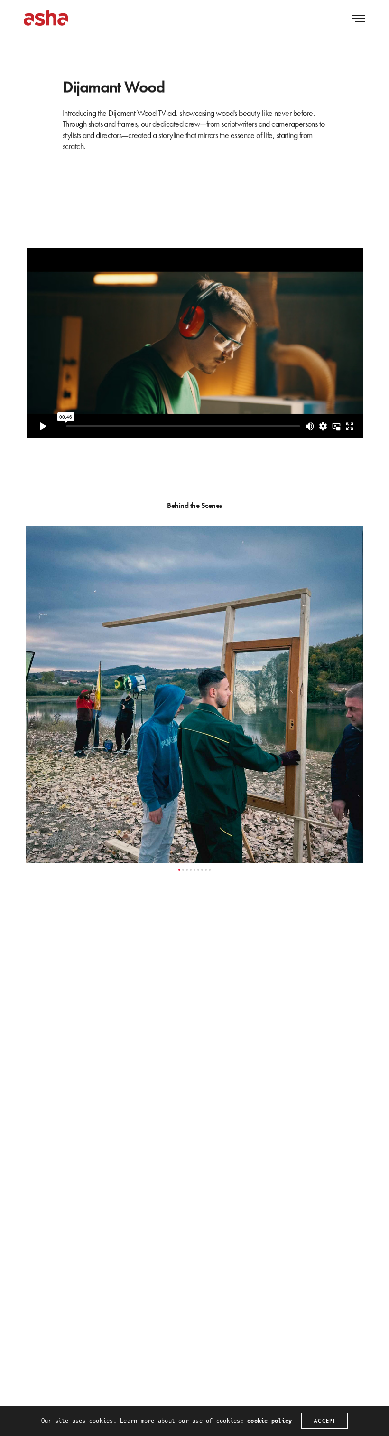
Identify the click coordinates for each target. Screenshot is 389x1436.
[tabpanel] (194, 694)
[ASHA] (46, 18)
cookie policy (269, 1421)
